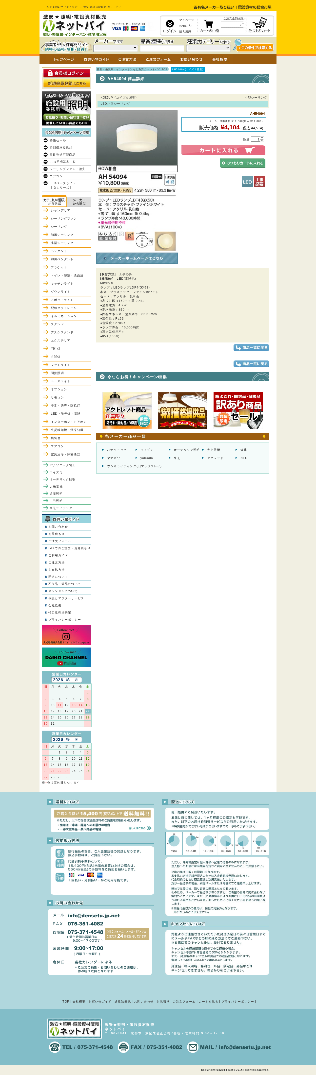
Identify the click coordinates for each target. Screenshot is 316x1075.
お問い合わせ (58, 527)
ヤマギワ (113, 458)
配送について (58, 577)
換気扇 (56, 438)
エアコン (56, 176)
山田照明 (56, 501)
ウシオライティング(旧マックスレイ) (134, 466)
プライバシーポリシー (64, 619)
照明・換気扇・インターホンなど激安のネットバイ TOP (132, 69)
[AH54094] (137, 248)
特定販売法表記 (59, 612)
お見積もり (56, 534)
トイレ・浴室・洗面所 (67, 275)
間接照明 (57, 373)
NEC (244, 458)
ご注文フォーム (59, 541)
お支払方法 (56, 569)
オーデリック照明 (187, 450)
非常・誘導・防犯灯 (65, 405)
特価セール (58, 140)
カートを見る (208, 1001)
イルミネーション (64, 316)
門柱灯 (56, 348)
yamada (146, 458)
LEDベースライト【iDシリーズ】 (63, 185)
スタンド (57, 324)
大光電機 (213, 450)
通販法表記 (123, 1001)
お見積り (163, 1001)
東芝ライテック (61, 508)
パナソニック (117, 450)
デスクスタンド (62, 332)
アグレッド (215, 458)
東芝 (177, 458)
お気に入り (186, 26)
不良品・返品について (64, 584)
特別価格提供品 (61, 147)
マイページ (186, 20)
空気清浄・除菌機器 (65, 454)
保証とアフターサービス (66, 598)
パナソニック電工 (63, 465)
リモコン (57, 397)
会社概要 (54, 605)
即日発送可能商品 (63, 154)
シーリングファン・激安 (67, 169)
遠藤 (243, 450)
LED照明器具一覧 (63, 162)
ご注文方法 (56, 562)
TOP (65, 1001)
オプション (59, 389)
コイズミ (147, 450)
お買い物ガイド (100, 1001)
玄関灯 (56, 356)
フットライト (60, 365)
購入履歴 (185, 32)
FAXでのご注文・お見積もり (69, 548)
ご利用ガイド (58, 555)
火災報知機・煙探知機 (67, 430)
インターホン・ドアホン (69, 422)
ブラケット (59, 267)
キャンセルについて (63, 591)
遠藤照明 (56, 493)
